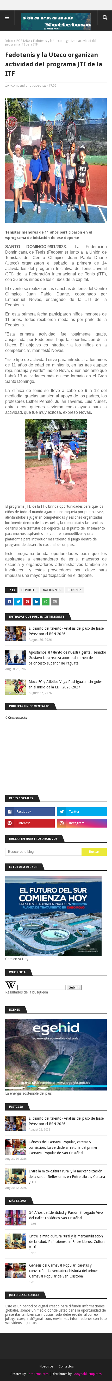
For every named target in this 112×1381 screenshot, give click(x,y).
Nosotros (46, 1366)
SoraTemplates (37, 1374)
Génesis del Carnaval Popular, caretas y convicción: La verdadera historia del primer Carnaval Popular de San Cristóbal (63, 1147)
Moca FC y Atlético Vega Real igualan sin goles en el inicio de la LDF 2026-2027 (65, 684)
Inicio (9, 41)
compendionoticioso (26, 85)
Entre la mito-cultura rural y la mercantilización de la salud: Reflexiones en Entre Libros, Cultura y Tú (67, 1176)
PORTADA (23, 41)
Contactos (66, 1366)
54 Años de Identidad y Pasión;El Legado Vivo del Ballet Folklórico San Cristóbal (66, 1215)
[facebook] (30, 811)
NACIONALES (52, 590)
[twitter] (82, 811)
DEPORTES (28, 590)
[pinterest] (30, 823)
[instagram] (82, 823)
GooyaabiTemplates (87, 1374)
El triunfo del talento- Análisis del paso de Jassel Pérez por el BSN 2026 (66, 631)
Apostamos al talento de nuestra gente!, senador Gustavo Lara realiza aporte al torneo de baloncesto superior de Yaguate (67, 657)
